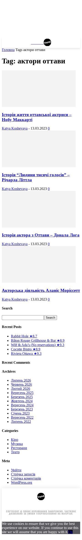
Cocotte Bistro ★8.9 (25, 349)
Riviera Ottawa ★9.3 (26, 353)
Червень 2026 (21, 384)
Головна (8, 50)
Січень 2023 (20, 413)
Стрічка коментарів (26, 478)
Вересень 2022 (22, 417)
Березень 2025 (22, 397)
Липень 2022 (21, 421)
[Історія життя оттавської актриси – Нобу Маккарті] (39, 106)
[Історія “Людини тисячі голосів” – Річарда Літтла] (39, 166)
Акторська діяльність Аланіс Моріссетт (41, 290)
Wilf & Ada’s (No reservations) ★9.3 (37, 345)
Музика (17, 444)
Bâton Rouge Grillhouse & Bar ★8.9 (37, 340)
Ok (70, 532)
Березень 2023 (22, 409)
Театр (15, 452)
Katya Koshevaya (15, 128)
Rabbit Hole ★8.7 (24, 336)
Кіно (14, 440)
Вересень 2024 (22, 405)
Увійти (16, 470)
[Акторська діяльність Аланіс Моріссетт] (39, 281)
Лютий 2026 (20, 389)
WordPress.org (21, 482)
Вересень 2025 (22, 393)
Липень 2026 (21, 380)
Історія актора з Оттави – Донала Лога (40, 235)
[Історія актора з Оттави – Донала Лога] (39, 226)
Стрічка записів (23, 474)
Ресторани (19, 448)
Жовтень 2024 (22, 401)
